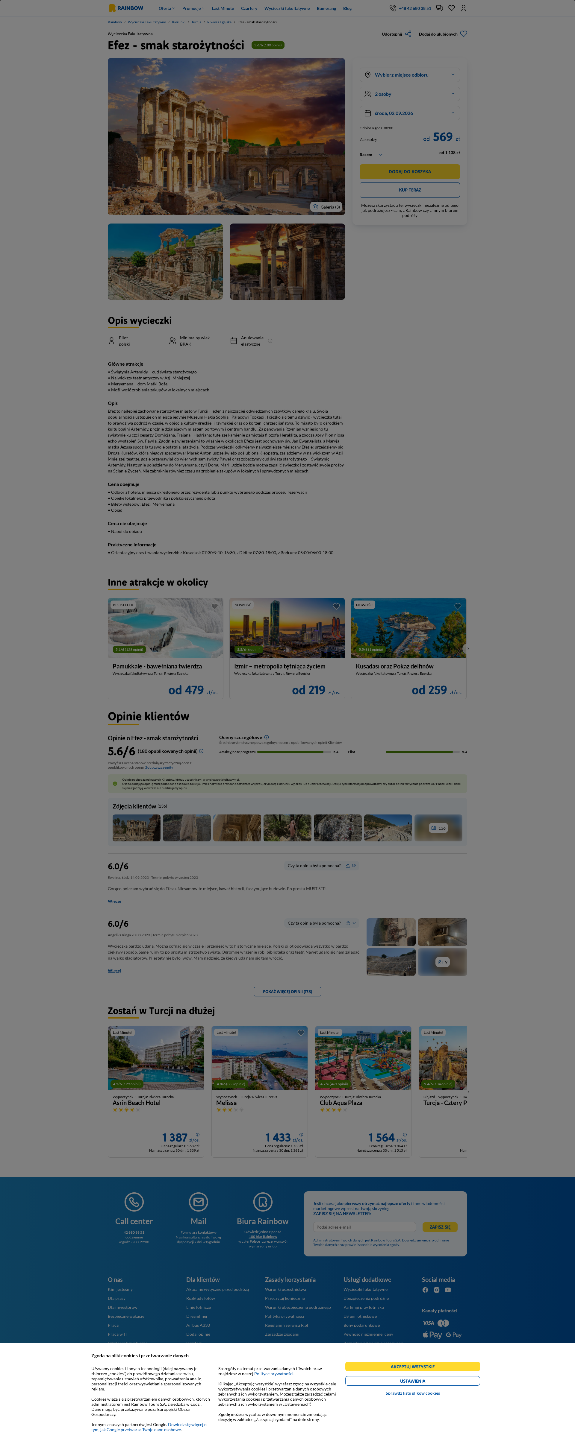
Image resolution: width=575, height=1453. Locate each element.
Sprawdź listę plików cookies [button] (413, 1393)
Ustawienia (423, 1382)
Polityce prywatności (273, 1373)
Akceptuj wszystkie (415, 1367)
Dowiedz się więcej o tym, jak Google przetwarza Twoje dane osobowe (149, 1427)
